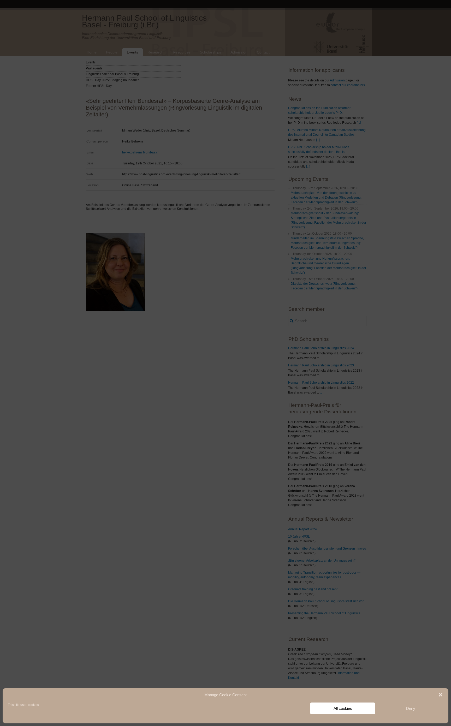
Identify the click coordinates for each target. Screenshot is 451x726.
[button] (440, 694)
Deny (410, 708)
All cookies (343, 708)
